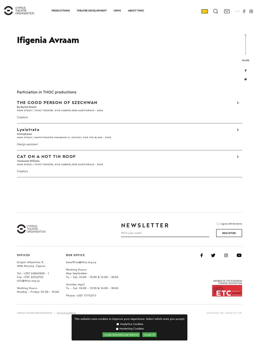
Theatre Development (92, 10)
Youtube (239, 255)
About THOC (136, 10)
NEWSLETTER (145, 225)
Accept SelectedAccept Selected (121, 334)
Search (215, 11)
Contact (226, 11)
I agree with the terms (231, 223)
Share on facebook (245, 70)
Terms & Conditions (66, 313)
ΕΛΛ (238, 11)
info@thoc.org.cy (28, 280)
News (117, 10)
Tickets (204, 11)
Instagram (251, 11)
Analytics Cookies (131, 324)
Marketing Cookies (131, 328)
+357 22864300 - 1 (36, 273)
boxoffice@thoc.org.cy (81, 262)
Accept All (149, 334)
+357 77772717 (86, 295)
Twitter (245, 79)
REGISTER (229, 233)
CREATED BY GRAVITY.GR (224, 313)
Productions (61, 10)
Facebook (244, 11)
